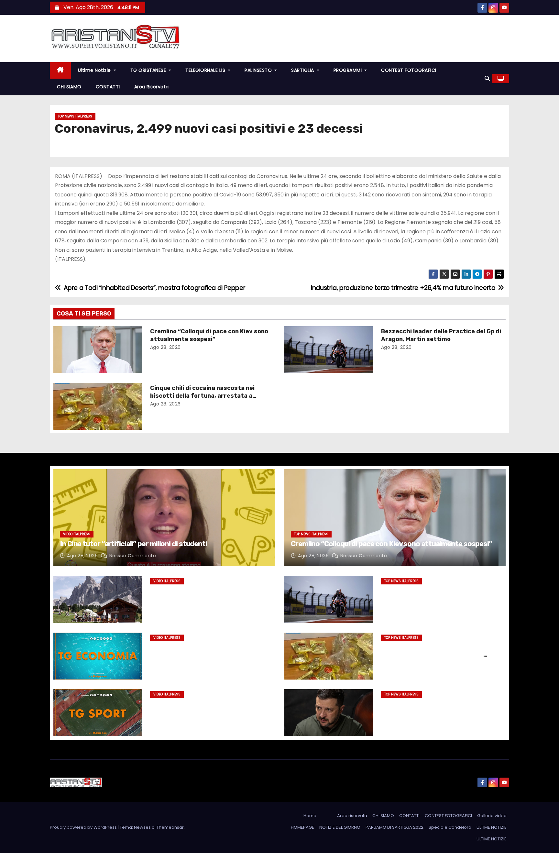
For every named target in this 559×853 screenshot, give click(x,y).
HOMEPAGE (302, 827)
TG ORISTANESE (149, 70)
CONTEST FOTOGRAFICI (408, 70)
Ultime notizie (95, 70)
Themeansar (170, 827)
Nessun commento (132, 555)
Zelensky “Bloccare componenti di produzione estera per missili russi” (434, 707)
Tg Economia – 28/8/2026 (188, 646)
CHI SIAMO (69, 86)
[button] (487, 78)
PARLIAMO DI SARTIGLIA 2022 (394, 827)
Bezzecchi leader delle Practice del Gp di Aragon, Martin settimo (441, 335)
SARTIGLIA (303, 70)
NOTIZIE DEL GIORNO (339, 827)
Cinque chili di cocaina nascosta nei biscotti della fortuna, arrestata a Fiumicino (202, 395)
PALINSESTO (259, 70)
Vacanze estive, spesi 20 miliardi (198, 590)
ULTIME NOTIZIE (492, 827)
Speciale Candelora (450, 827)
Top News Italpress (75, 116)
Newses (142, 827)
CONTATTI (108, 86)
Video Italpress (76, 534)
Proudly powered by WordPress (84, 827)
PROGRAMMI (348, 70)
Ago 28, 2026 (165, 347)
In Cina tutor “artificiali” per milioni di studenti (133, 543)
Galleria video (492, 816)
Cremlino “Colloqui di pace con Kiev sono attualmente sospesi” (209, 335)
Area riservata (151, 86)
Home (309, 816)
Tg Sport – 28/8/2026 (183, 703)
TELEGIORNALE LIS (206, 70)
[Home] (60, 70)
